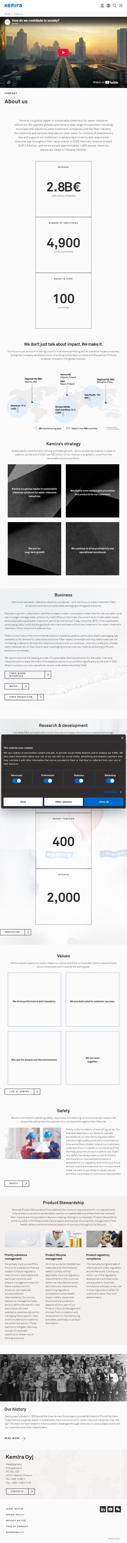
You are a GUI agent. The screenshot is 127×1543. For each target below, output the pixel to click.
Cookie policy (15, 1515)
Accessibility (15, 1532)
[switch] (48, 780)
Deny (23, 801)
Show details (110, 792)
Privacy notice (16, 1521)
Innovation (12, 932)
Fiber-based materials (18, 675)
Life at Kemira (19, 1092)
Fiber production (21, 697)
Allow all (104, 801)
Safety (14, 1184)
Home (8, 14)
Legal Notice (15, 1509)
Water (14, 686)
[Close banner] (122, 738)
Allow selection (63, 801)
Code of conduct (17, 1527)
